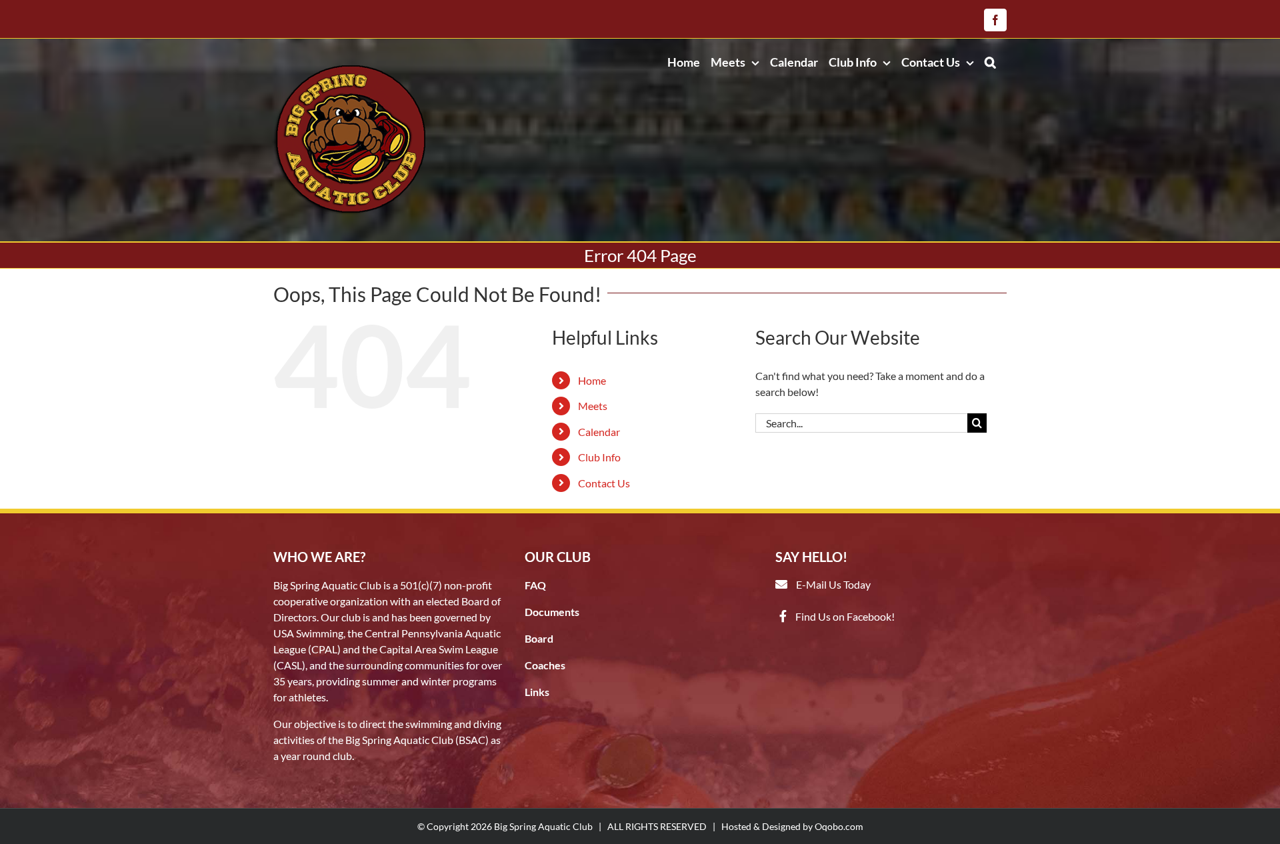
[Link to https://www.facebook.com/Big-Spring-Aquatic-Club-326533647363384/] (783, 616)
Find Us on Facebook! (845, 616)
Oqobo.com (839, 826)
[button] (990, 62)
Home (592, 380)
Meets (592, 405)
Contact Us (604, 483)
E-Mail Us (818, 584)
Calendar (599, 431)
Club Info (599, 457)
